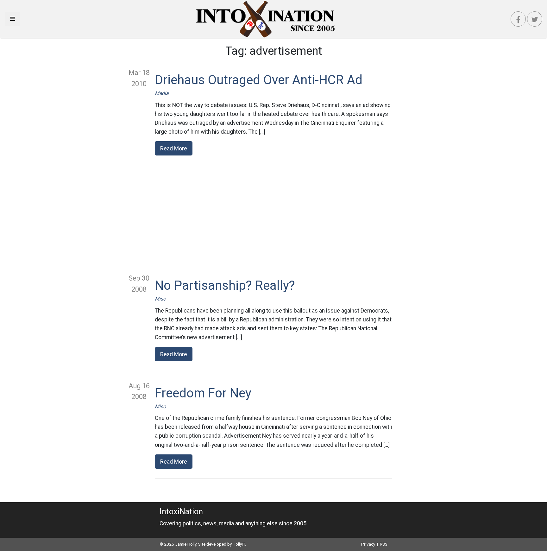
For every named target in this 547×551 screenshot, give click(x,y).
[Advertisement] (273, 219)
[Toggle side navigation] (12, 19)
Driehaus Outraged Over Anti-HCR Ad (258, 80)
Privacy (368, 544)
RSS (383, 544)
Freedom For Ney (203, 393)
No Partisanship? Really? (225, 285)
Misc (160, 299)
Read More (173, 148)
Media (162, 93)
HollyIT (239, 544)
